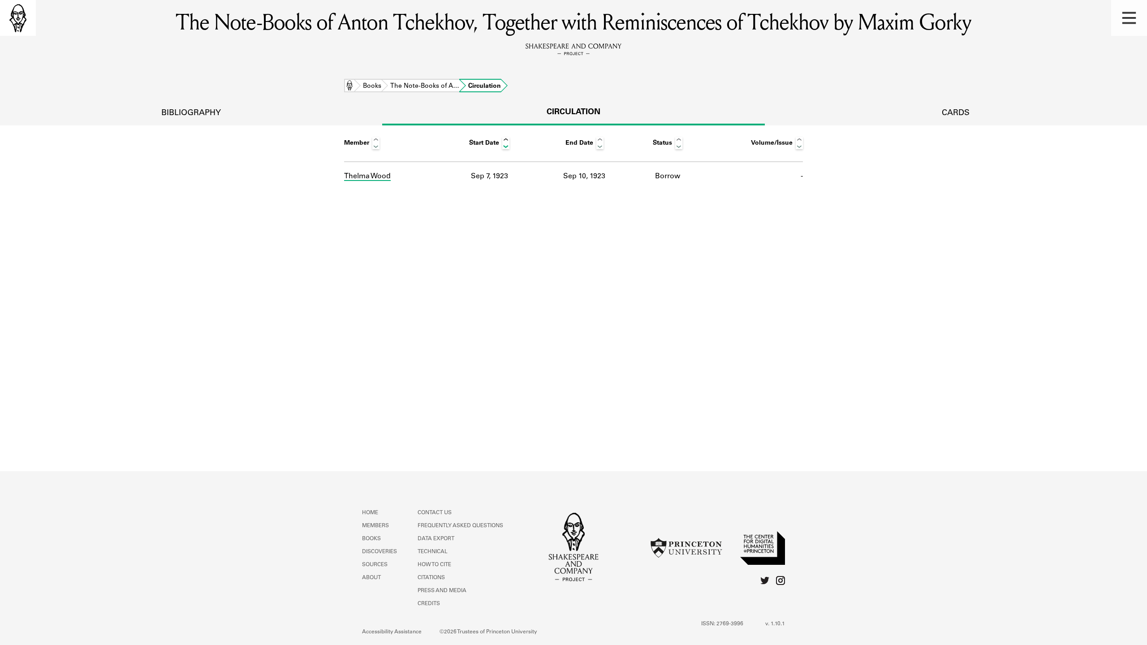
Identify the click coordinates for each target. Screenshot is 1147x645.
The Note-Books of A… (424, 86)
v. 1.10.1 (775, 624)
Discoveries (379, 552)
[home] (18, 18)
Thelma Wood (367, 176)
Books (372, 86)
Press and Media (442, 590)
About (371, 577)
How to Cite (434, 565)
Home (349, 86)
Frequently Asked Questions (460, 526)
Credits (429, 603)
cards (956, 113)
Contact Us (435, 513)
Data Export (436, 539)
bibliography (191, 113)
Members (375, 526)
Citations (431, 577)
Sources (375, 565)
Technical (433, 552)
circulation (573, 112)
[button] (1129, 18)
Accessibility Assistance (392, 632)
